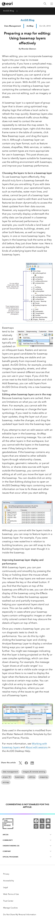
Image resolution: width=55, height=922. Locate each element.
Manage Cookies (10, 908)
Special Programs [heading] (10, 857)
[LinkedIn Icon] (32, 764)
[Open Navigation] (51, 3)
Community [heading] (8, 840)
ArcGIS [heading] (5, 835)
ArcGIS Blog (8, 11)
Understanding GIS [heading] (11, 846)
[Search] (45, 3)
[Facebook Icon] (26, 764)
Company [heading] (7, 851)
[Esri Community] (36, 826)
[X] (42, 820)
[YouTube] (48, 826)
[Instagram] (42, 826)
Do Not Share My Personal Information (19, 914)
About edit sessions (36, 747)
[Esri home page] (7, 4)
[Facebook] (36, 820)
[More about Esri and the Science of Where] (8, 824)
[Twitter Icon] (20, 764)
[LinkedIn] (48, 820)
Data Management (12, 26)
